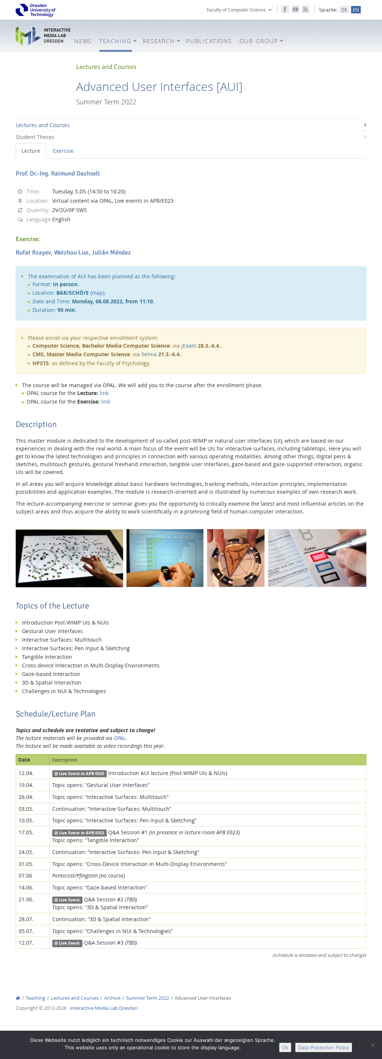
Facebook (285, 9)
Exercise (63, 150)
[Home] (18, 998)
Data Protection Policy (323, 1047)
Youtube (295, 9)
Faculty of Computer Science (236, 10)
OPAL (120, 738)
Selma (149, 354)
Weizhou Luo (71, 252)
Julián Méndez (111, 252)
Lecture (31, 150)
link (104, 392)
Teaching (35, 998)
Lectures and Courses (43, 125)
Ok (285, 1047)
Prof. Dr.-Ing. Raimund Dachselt (58, 173)
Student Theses (35, 136)
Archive (112, 998)
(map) (97, 292)
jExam (188, 345)
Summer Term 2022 (147, 998)
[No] (372, 1045)
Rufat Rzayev (33, 252)
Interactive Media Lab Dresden (43, 36)
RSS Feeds (305, 9)
